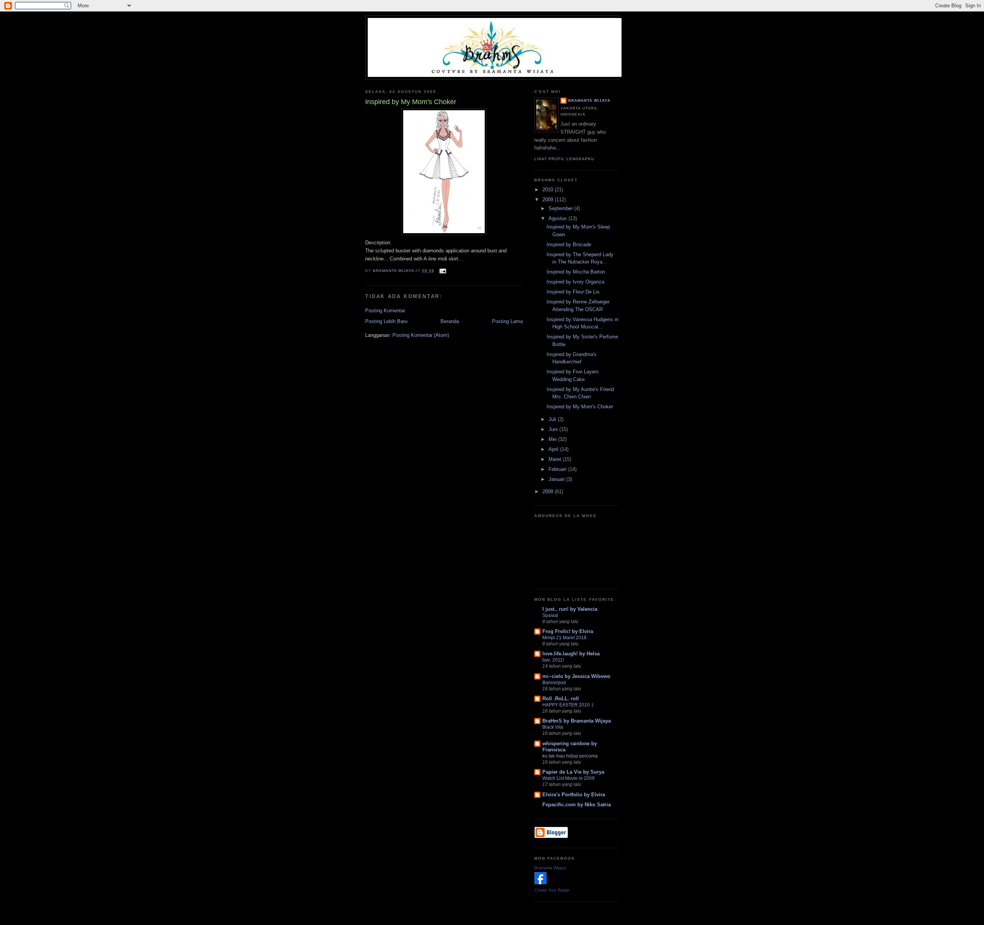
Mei (553, 439)
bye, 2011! (553, 660)
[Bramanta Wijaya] (540, 882)
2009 (548, 199)
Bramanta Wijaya (589, 100)
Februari (558, 469)
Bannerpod (554, 682)
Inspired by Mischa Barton (576, 272)
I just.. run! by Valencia (569, 609)
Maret (556, 459)
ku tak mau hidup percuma (570, 756)
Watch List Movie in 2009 (568, 778)
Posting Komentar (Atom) (420, 335)
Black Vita (552, 727)
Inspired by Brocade (569, 244)
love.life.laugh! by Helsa (571, 653)
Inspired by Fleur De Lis (573, 292)
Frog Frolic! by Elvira (567, 631)
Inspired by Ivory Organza (575, 282)
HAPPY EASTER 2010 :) (567, 705)
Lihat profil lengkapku (564, 159)
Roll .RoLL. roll (560, 698)
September (561, 208)
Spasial (550, 615)
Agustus (558, 218)
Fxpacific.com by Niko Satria (576, 804)
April (554, 449)
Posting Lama (507, 321)
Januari (557, 479)
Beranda (449, 321)
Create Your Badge (552, 890)
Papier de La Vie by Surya (573, 772)
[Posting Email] (442, 271)
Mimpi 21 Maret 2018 (564, 637)
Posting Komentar (385, 310)
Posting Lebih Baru (386, 321)
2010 (548, 189)
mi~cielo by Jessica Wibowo (576, 676)
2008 (548, 491)
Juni (554, 429)
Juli (553, 419)
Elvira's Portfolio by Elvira (573, 794)
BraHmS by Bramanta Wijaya (576, 721)
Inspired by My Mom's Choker (580, 406)
